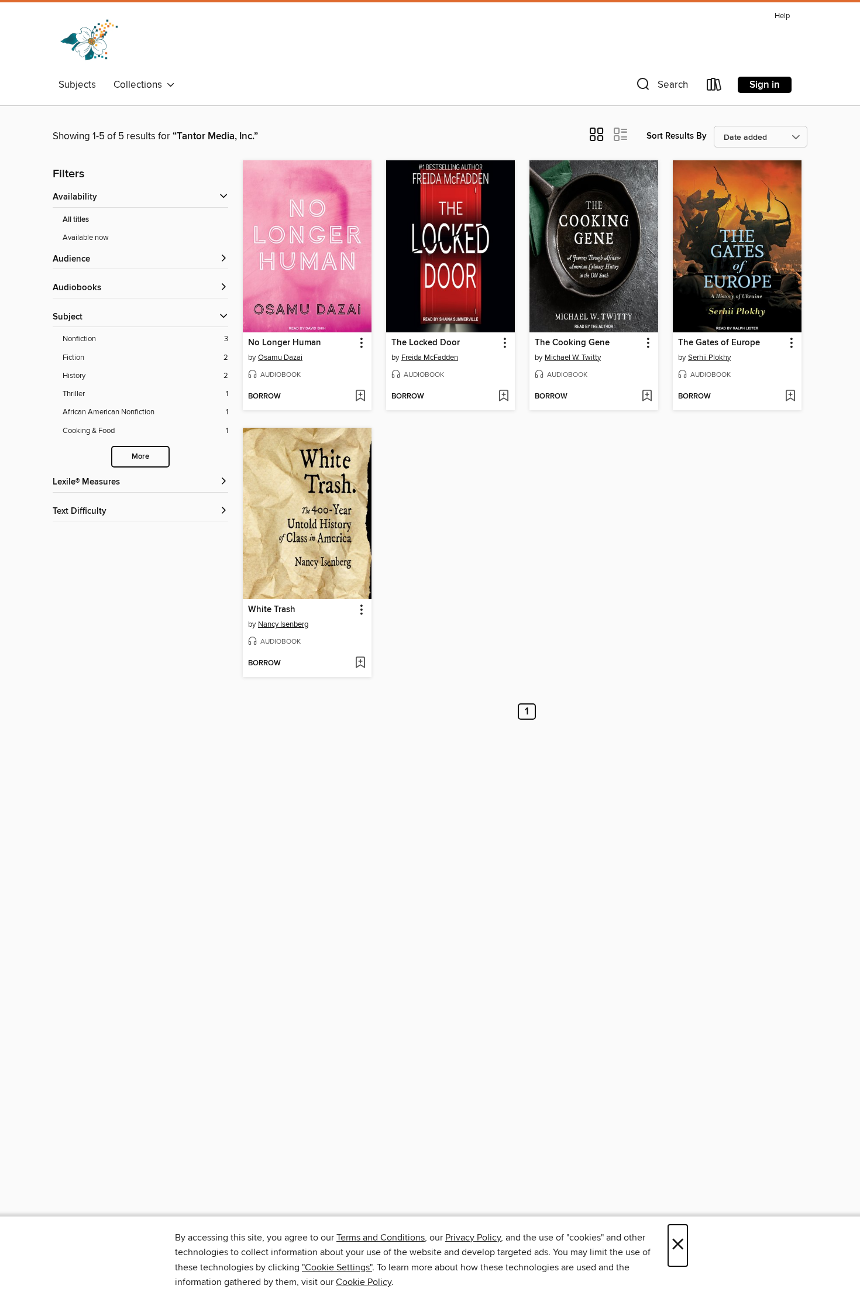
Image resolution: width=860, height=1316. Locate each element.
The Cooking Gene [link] (572, 343)
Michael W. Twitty (573, 357)
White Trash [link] (271, 609)
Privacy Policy (473, 1237)
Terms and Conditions (380, 1237)
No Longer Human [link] (284, 343)
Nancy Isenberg (283, 624)
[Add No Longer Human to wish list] (360, 396)
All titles (76, 220)
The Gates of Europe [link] (719, 343)
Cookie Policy (363, 1282)
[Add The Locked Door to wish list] (503, 396)
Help (782, 16)
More (140, 457)
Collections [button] (140, 84)
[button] (661, 86)
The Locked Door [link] (425, 343)
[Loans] (714, 86)
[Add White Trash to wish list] (360, 663)
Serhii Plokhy (709, 357)
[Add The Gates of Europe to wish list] (790, 396)
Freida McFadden (429, 357)
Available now (86, 237)
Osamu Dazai (280, 357)
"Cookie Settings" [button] (337, 1267)
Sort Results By (676, 136)
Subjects (77, 84)
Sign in (764, 84)
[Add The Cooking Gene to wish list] (646, 396)
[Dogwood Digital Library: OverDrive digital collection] (89, 40)
